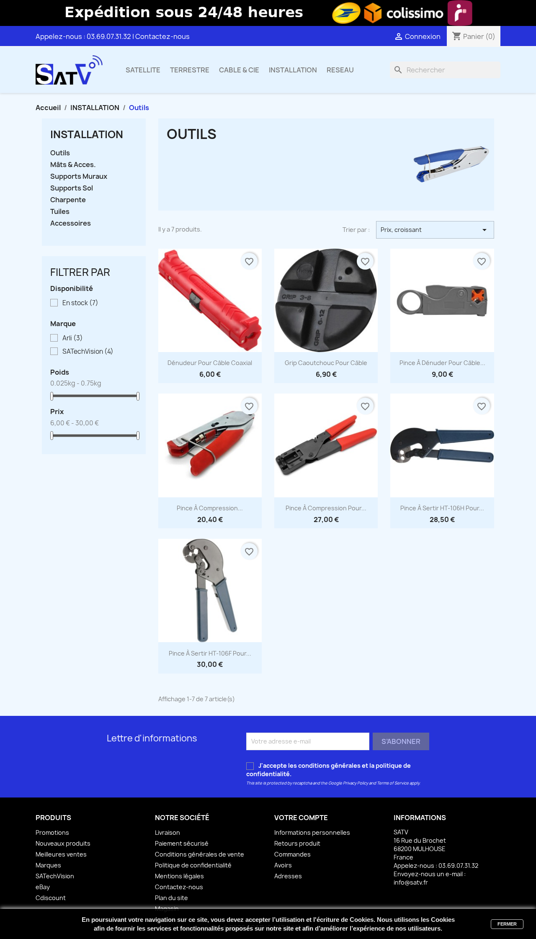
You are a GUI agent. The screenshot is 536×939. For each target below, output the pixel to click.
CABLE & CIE (239, 70)
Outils (60, 153)
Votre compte (301, 817)
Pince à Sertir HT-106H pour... (442, 508)
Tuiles (60, 211)
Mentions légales (179, 876)
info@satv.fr (411, 882)
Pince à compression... (210, 508)
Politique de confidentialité (193, 865)
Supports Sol (71, 188)
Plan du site (171, 898)
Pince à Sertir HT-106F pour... (210, 653)
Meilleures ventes (61, 854)
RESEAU (340, 70)
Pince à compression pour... (326, 508)
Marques (48, 865)
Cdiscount (51, 898)
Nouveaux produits (63, 843)
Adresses (288, 876)
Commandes (292, 854)
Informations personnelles (312, 832)
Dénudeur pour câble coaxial (210, 363)
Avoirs (283, 865)
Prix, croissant (435, 230)
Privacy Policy (355, 783)
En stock (80, 303)
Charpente (68, 200)
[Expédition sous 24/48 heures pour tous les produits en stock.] (268, 13)
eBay (43, 887)
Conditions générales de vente (199, 854)
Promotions (52, 832)
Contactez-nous (162, 36)
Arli (72, 338)
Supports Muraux (78, 176)
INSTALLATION (293, 70)
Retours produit (297, 843)
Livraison (167, 832)
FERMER (507, 923)
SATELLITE (143, 70)
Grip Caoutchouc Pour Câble (326, 363)
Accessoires (70, 223)
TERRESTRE (189, 70)
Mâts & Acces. (73, 164)
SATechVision (87, 351)
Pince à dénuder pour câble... (442, 363)
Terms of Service (393, 783)
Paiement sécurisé (182, 843)
